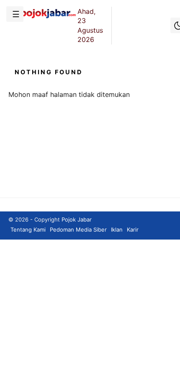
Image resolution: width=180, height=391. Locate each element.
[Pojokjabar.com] (42, 17)
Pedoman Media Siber (78, 229)
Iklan (117, 229)
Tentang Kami (28, 229)
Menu (14, 14)
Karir (133, 229)
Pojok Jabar (77, 219)
